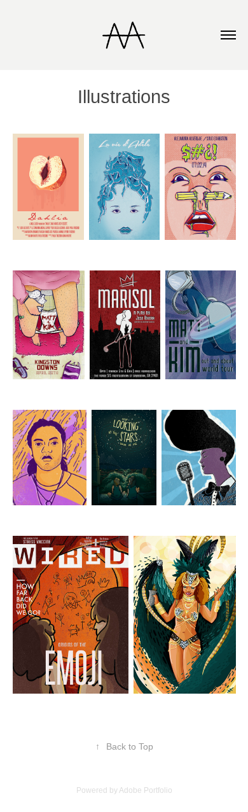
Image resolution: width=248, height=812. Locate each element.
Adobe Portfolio (145, 790)
